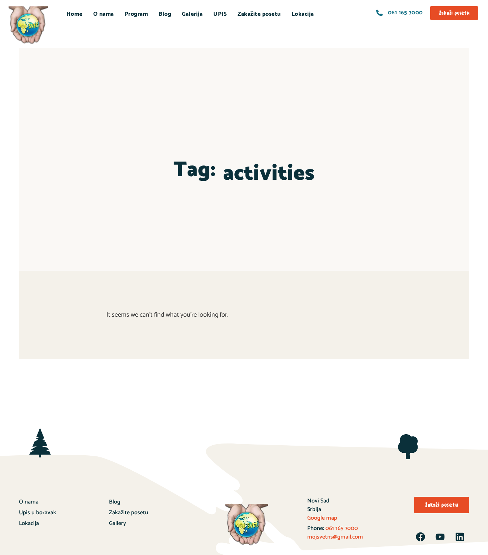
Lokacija (303, 14)
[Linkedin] (459, 536)
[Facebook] (420, 536)
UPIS (220, 14)
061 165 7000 (341, 528)
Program (136, 14)
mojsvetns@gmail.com (335, 537)
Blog (165, 14)
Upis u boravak (37, 512)
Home (74, 14)
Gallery (117, 523)
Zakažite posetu (259, 14)
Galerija (192, 14)
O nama (103, 14)
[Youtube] (440, 536)
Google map (322, 518)
